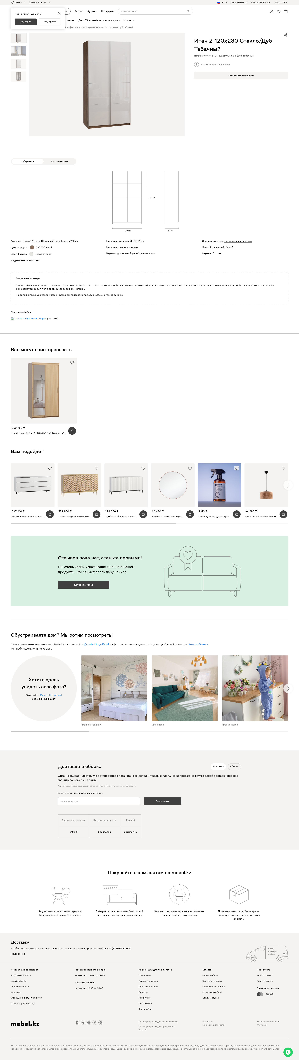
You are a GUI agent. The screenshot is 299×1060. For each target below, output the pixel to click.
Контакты (16, 992)
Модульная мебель (212, 992)
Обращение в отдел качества (26, 998)
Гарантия (143, 992)
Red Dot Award (264, 975)
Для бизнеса (145, 1003)
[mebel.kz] (25, 1023)
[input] (155, 11)
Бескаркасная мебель (213, 987)
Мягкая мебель (210, 975)
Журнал (91, 11)
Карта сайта (145, 1009)
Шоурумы (107, 11)
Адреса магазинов (148, 981)
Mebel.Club (144, 998)
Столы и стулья (210, 998)
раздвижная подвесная (238, 241)
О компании (145, 975)
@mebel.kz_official (96, 644)
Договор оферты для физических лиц (158, 1022)
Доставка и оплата (148, 987)
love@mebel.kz (18, 981)
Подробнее (18, 954)
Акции (78, 11)
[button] (271, 11)
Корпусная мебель (212, 981)
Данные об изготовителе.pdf (31, 319)
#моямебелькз (198, 644)
